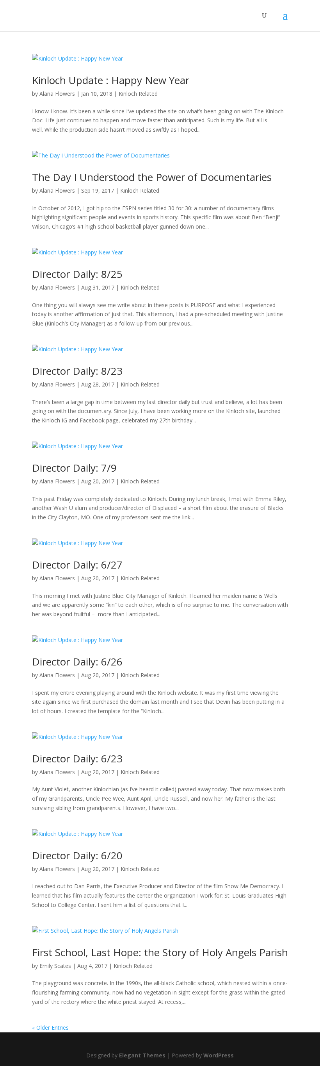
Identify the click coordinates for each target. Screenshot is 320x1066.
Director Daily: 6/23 (77, 758)
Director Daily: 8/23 (77, 371)
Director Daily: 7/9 (74, 468)
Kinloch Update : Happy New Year (110, 80)
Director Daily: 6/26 (77, 662)
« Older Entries (50, 1027)
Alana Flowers (57, 93)
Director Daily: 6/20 (77, 855)
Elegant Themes (142, 1055)
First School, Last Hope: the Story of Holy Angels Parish (160, 952)
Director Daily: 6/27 (77, 565)
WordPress (218, 1055)
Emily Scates (55, 965)
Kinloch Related (138, 93)
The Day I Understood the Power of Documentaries (152, 177)
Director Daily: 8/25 (77, 274)
